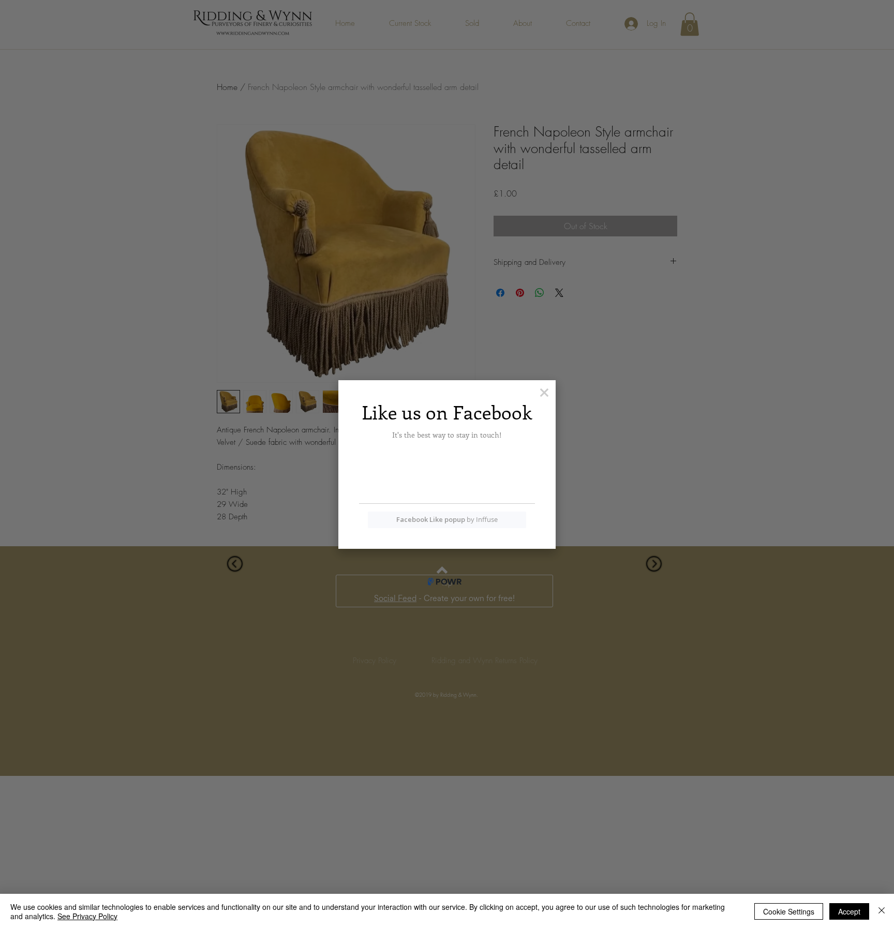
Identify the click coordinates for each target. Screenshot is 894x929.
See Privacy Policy (87, 916)
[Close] (881, 911)
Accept (849, 911)
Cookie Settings (788, 911)
